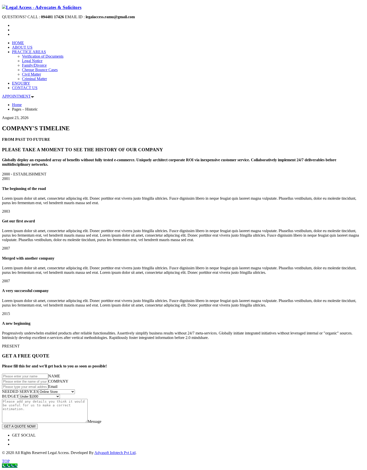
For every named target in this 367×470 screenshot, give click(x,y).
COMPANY (58, 381)
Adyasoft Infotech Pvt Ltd (115, 453)
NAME (54, 376)
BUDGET (10, 396)
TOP (6, 461)
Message (94, 421)
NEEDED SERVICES (20, 391)
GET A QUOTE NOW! (20, 426)
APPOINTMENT (16, 96)
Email (52, 386)
